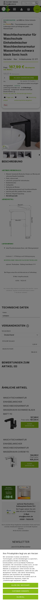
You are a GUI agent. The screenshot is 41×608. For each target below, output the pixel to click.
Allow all (20, 597)
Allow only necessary (20, 585)
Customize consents (20, 591)
